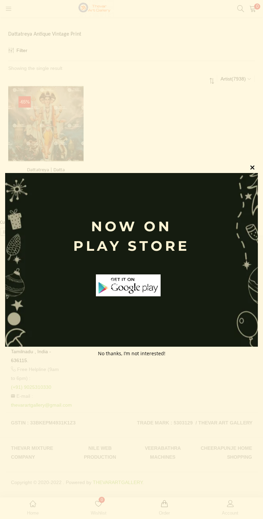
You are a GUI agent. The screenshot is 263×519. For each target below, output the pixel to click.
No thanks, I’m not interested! (131, 353)
